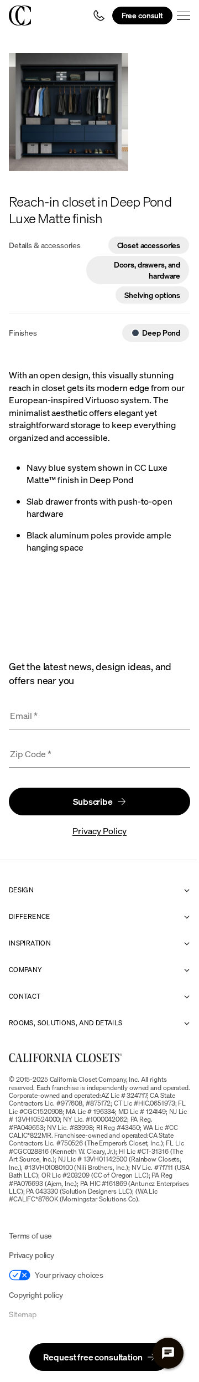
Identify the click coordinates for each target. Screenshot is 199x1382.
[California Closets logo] (20, 15)
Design (21, 890)
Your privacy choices (69, 1275)
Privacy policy (31, 1255)
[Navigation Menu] (183, 15)
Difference (29, 916)
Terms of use (30, 1235)
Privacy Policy (99, 831)
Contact (25, 996)
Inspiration (30, 943)
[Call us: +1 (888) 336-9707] (99, 15)
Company (26, 970)
